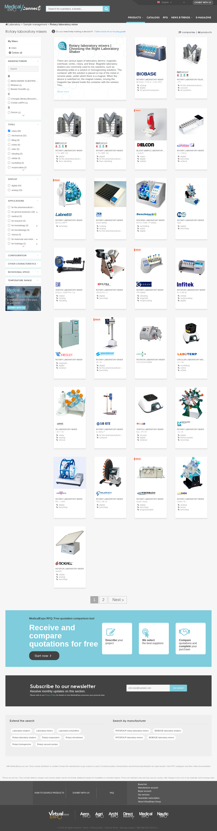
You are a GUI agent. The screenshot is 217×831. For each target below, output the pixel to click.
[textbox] (74, 9)
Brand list (142, 784)
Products (134, 17)
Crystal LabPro (19, 103)
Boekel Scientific (20, 89)
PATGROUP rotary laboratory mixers (132, 731)
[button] (23, 61)
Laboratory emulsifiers (69, 731)
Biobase (16, 85)
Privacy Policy (50, 695)
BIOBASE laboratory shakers (168, 731)
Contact (70, 184)
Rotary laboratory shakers (24, 737)
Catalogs (153, 17)
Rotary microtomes (74, 737)
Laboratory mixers (44, 731)
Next (117, 599)
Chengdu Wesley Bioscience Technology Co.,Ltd (24, 99)
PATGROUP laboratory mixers (129, 737)
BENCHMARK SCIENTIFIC (24, 81)
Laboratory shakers (21, 731)
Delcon (16, 112)
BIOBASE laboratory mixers (161, 737)
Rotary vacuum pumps (47, 744)
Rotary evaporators (51, 737)
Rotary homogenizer (21, 744)
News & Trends (180, 17)
